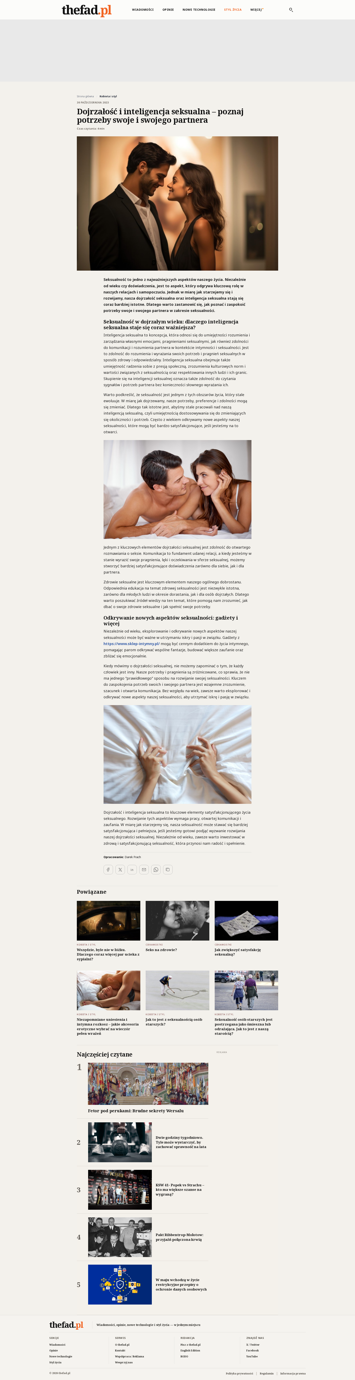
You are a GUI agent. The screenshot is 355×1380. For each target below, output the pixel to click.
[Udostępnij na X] (120, 869)
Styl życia (233, 10)
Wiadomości (143, 10)
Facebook (252, 1350)
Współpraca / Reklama (129, 1356)
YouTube (252, 1356)
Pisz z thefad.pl (191, 1344)
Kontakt (120, 1350)
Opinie (168, 10)
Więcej (256, 10)
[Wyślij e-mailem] (144, 869)
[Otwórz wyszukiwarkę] (289, 10)
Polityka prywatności (239, 1373)
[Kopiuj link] (168, 869)
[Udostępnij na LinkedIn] (132, 869)
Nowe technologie (199, 10)
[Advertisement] (177, 50)
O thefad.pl (122, 1344)
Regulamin (267, 1373)
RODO (184, 1356)
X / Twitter (253, 1344)
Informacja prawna (293, 1373)
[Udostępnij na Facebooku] (108, 869)
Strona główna (85, 96)
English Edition (190, 1350)
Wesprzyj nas (124, 1362)
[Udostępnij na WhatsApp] (156, 869)
